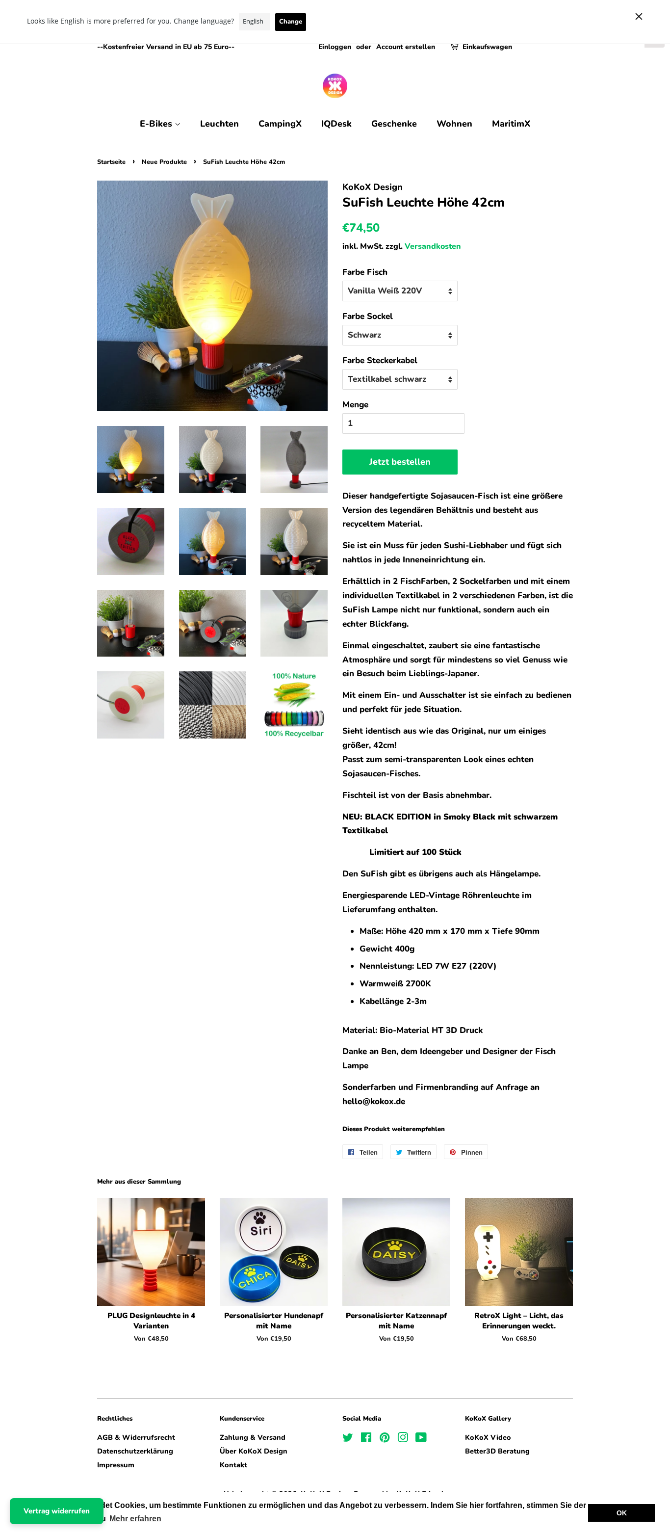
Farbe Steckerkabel (379, 360)
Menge (355, 404)
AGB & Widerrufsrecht (136, 1437)
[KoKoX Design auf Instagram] (402, 1439)
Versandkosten (433, 246)
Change (290, 21)
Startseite (111, 162)
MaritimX (511, 124)
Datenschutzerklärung (135, 1451)
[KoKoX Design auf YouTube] (421, 1439)
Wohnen (454, 124)
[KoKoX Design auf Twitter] (347, 1439)
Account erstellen (405, 47)
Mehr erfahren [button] (135, 1518)
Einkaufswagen (487, 47)
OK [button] (622, 1513)
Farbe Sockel (367, 316)
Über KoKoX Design (253, 1451)
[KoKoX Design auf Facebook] (366, 1439)
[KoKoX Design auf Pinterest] (384, 1439)
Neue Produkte (164, 162)
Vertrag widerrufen (57, 1511)
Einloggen (334, 47)
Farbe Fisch (364, 272)
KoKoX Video (488, 1437)
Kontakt (233, 1465)
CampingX (280, 124)
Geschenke (394, 124)
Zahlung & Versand (252, 1437)
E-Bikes (157, 124)
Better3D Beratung (497, 1451)
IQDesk (336, 124)
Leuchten (219, 124)
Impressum (115, 1465)
